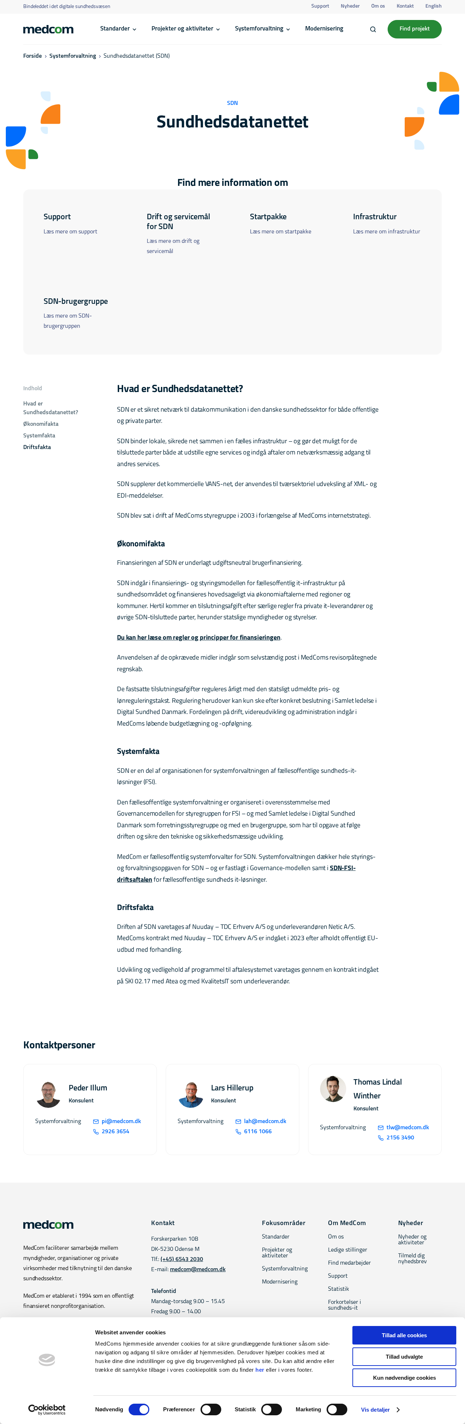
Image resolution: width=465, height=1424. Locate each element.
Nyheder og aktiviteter (412, 1240)
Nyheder (350, 6)
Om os (378, 6)
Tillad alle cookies (404, 1335)
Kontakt (405, 6)
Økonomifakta (40, 424)
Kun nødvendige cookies (404, 1378)
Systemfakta (39, 436)
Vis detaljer (375, 1410)
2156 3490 (400, 1138)
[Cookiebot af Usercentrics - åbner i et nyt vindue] (47, 1409)
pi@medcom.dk (121, 1122)
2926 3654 (115, 1132)
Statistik (338, 1289)
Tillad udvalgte (404, 1357)
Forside (32, 56)
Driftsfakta (37, 447)
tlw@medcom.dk (408, 1128)
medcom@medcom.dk (198, 1270)
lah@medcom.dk (265, 1122)
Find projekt (415, 29)
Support (320, 6)
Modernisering (324, 29)
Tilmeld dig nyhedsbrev (412, 1259)
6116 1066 (258, 1132)
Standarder (115, 29)
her (259, 1370)
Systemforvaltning (259, 29)
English (433, 6)
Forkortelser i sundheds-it (344, 1305)
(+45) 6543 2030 (182, 1259)
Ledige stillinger (347, 1250)
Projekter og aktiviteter (182, 29)
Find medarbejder (349, 1263)
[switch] (211, 1409)
